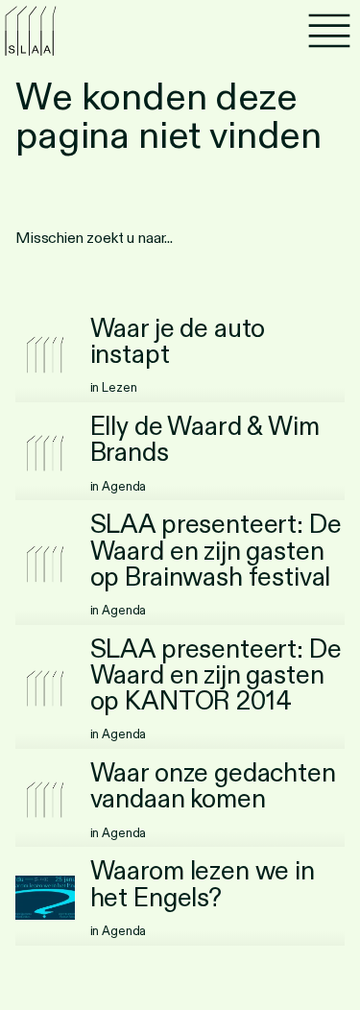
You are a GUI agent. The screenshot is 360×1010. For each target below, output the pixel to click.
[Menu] (329, 30)
